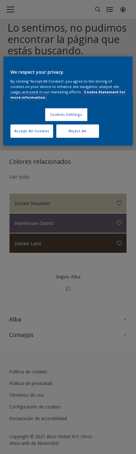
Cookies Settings (66, 114)
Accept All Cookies (31, 130)
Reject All (78, 130)
